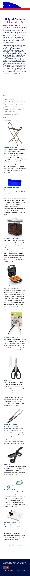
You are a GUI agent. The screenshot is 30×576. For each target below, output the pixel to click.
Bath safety (8, 102)
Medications (8, 109)
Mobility (20, 109)
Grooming (8, 104)
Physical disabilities (10, 114)
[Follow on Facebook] (4, 567)
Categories (6, 95)
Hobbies (18, 104)
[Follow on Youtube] (7, 567)
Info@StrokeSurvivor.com (18, 570)
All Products (8, 99)
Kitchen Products (9, 106)
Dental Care (20, 102)
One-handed (8, 111)
